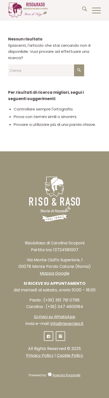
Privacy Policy (39, 355)
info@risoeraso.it (67, 323)
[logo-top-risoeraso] (45, 10)
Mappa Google (54, 273)
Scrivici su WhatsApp (54, 317)
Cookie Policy (70, 355)
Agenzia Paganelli (66, 375)
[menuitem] (82, 10)
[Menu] (94, 10)
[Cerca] (82, 10)
